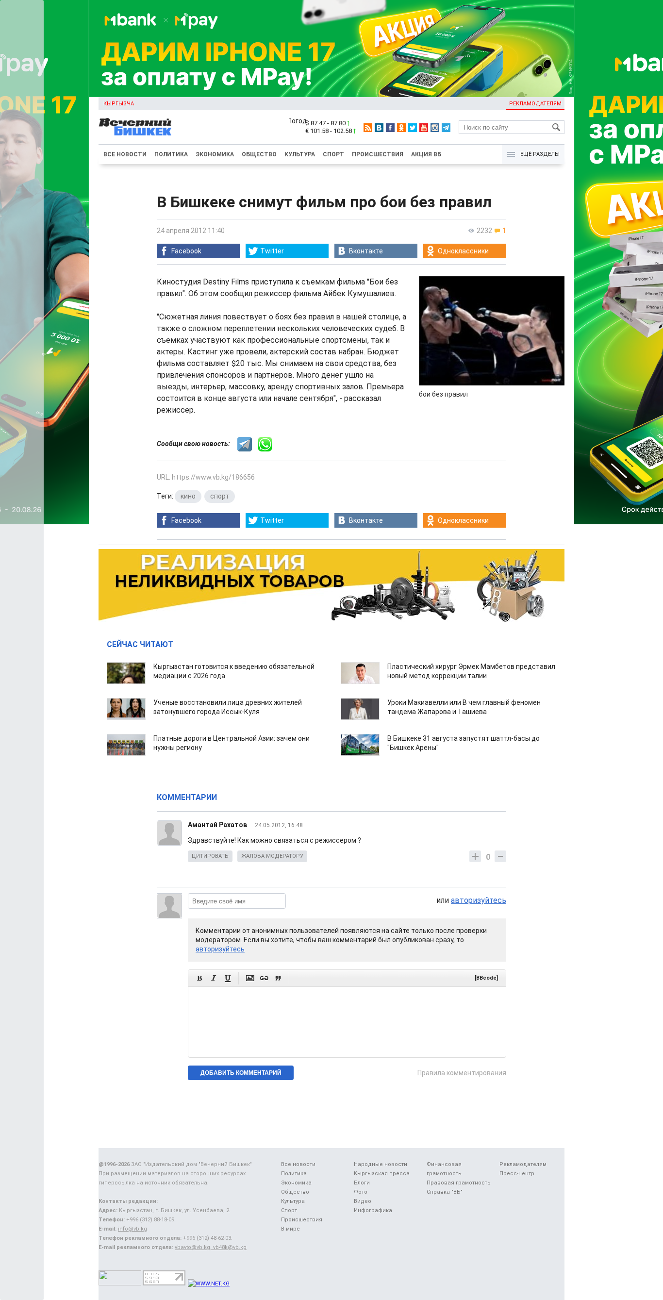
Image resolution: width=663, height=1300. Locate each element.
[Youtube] (423, 127)
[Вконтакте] (379, 127)
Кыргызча (118, 103)
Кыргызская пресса (382, 1173)
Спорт (333, 154)
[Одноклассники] (401, 127)
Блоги (362, 1183)
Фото (360, 1192)
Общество (259, 154)
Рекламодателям (535, 103)
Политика (171, 154)
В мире (290, 1229)
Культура (299, 154)
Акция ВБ (426, 154)
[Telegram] (446, 127)
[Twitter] (412, 127)
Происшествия (377, 154)
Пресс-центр (516, 1173)
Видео (362, 1201)
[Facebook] (390, 127)
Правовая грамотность (459, 1183)
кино (188, 496)
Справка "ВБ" (445, 1192)
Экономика (215, 154)
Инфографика (373, 1210)
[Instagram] (435, 127)
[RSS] (368, 127)
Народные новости (380, 1164)
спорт (219, 496)
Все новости (125, 154)
